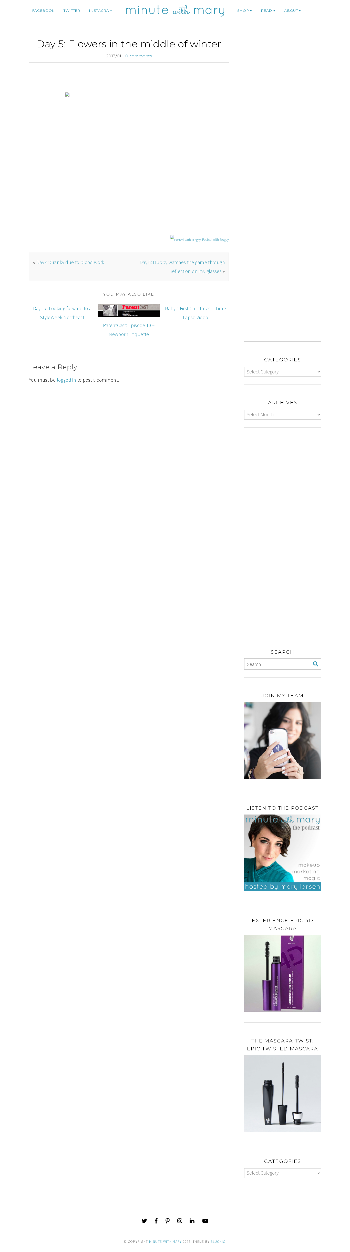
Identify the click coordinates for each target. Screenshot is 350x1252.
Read (266, 10)
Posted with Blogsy (215, 239)
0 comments (138, 56)
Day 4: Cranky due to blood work (70, 262)
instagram (101, 10)
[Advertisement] (287, 90)
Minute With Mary (165, 1241)
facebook (43, 10)
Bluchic (218, 1241)
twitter (72, 10)
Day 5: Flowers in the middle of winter (128, 44)
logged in (66, 380)
